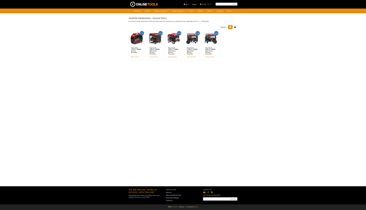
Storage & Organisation (161, 11)
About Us (168, 192)
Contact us (169, 200)
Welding (200, 11)
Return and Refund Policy (173, 195)
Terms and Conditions (172, 198)
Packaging (220, 11)
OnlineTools (175, 207)
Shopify (196, 207)
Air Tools (190, 11)
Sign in (187, 4)
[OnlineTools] (144, 4)
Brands (229, 11)
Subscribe (233, 199)
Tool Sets (147, 11)
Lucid (185, 207)
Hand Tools (137, 11)
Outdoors (209, 11)
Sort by (223, 27)
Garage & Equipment (178, 11)
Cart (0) (206, 4)
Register (194, 4)
